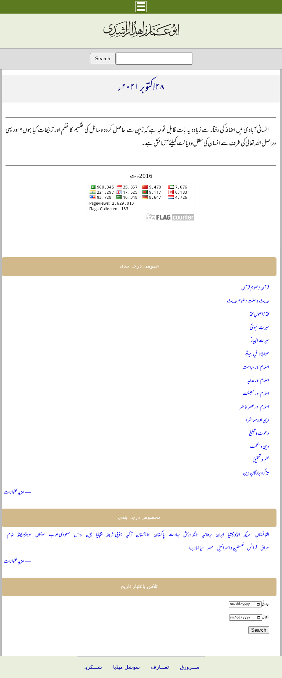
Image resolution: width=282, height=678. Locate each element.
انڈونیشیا (234, 535)
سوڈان (40, 535)
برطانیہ (207, 535)
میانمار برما (196, 548)
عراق (264, 548)
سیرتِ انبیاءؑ (259, 341)
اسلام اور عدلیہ (258, 381)
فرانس (252, 548)
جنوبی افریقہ (114, 535)
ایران (220, 535)
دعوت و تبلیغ (259, 434)
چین (89, 535)
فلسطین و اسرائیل (230, 548)
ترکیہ (129, 535)
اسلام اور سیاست (255, 368)
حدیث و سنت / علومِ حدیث (248, 301)
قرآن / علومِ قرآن (255, 288)
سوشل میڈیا (126, 667)
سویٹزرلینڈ (24, 535)
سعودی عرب (59, 535)
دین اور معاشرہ (257, 421)
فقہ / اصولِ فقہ (259, 315)
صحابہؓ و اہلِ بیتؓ (257, 354)
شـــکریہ (92, 667)
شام (10, 535)
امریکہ (247, 535)
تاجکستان (143, 535)
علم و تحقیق (261, 460)
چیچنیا (99, 535)
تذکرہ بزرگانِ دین (256, 473)
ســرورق (189, 667)
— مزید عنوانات (17, 493)
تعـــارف (160, 667)
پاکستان (159, 535)
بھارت (174, 535)
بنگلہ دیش (190, 535)
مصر (210, 548)
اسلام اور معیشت (256, 394)
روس (78, 535)
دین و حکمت (259, 447)
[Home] (141, 38)
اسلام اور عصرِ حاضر (254, 407)
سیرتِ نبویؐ (259, 328)
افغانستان (262, 535)
